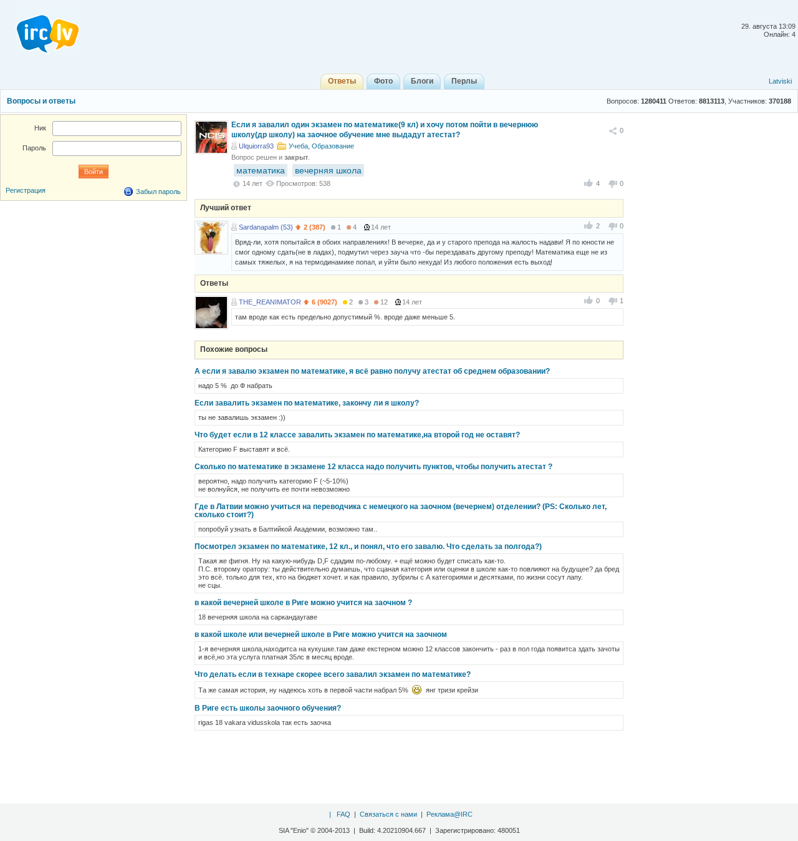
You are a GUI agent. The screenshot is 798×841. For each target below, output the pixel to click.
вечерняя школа (328, 170)
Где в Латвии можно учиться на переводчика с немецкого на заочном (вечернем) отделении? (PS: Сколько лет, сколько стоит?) (401, 510)
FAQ (343, 814)
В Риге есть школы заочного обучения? (268, 708)
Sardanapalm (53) (266, 227)
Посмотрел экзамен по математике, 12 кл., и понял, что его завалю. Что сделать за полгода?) (368, 546)
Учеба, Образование (321, 146)
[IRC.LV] (40, 30)
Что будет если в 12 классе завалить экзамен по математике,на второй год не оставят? (357, 434)
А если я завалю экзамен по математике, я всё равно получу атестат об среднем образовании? (372, 371)
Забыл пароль (158, 191)
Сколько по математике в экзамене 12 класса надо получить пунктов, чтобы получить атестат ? (373, 466)
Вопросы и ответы (41, 101)
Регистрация (26, 190)
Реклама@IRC (449, 814)
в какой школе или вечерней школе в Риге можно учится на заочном (321, 634)
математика (260, 170)
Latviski (780, 81)
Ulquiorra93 (256, 146)
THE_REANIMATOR (270, 302)
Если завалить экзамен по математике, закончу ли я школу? (307, 403)
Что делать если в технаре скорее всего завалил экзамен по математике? (333, 674)
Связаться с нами (388, 814)
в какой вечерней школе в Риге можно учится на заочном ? (303, 602)
